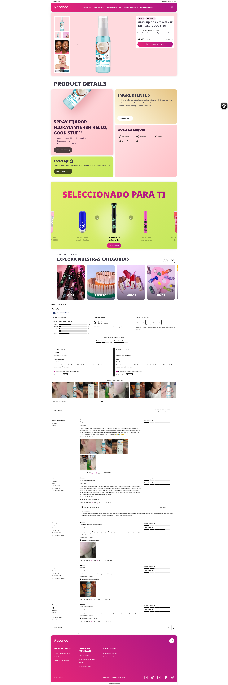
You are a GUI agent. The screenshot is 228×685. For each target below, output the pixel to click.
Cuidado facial (99, 7)
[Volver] (97, 217)
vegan (142, 18)
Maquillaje (87, 7)
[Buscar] (172, 7)
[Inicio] (61, 7)
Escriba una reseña (154, 30)
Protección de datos (118, 677)
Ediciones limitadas (114, 7)
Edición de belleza (146, 7)
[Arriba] (171, 640)
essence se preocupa (131, 7)
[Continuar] (131, 217)
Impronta (106, 677)
